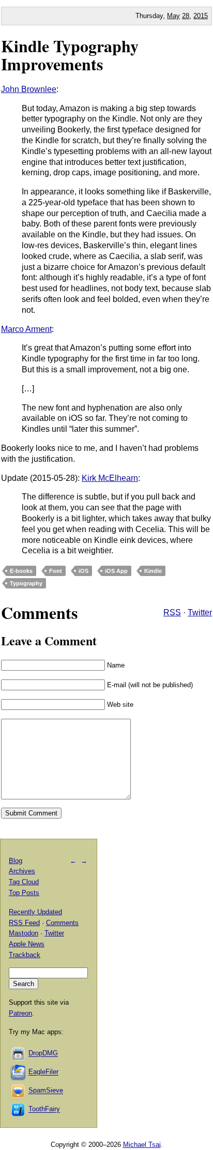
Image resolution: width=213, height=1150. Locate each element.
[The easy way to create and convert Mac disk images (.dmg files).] (18, 1053)
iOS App (116, 571)
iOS (83, 571)
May (173, 16)
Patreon (20, 1013)
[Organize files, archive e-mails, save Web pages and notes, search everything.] (18, 1072)
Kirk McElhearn (110, 478)
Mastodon (23, 933)
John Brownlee (28, 89)
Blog (15, 861)
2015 (200, 16)
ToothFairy (44, 1109)
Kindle (153, 571)
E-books (21, 571)
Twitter (200, 612)
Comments (62, 923)
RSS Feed (24, 923)
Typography (26, 583)
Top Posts (24, 893)
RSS (172, 612)
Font (55, 571)
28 (185, 16)
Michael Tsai (142, 1144)
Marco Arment (26, 329)
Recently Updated (35, 912)
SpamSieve (45, 1091)
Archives (22, 871)
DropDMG (43, 1053)
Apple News (26, 944)
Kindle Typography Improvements (70, 55)
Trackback (24, 955)
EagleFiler (43, 1072)
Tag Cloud (24, 882)
